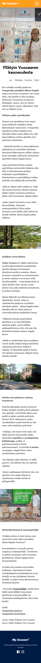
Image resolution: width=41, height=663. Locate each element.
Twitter (36, 80)
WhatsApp (19, 80)
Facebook (28, 80)
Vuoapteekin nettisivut (12, 610)
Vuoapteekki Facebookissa (13, 613)
